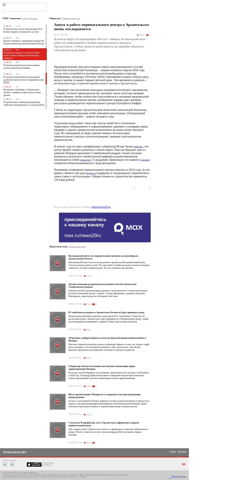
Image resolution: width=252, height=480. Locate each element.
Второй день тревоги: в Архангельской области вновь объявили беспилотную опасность (21, 55)
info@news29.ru (101, 206)
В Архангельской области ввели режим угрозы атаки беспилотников (22, 66)
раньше (145, 159)
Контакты (182, 451)
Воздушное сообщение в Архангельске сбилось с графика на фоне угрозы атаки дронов (22, 92)
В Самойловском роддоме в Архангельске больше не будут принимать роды (106, 312)
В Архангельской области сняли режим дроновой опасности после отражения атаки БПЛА (24, 80)
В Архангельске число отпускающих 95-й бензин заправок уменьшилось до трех (23, 30)
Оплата (173, 451)
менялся (91, 173)
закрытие (85, 159)
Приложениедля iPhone (48, 464)
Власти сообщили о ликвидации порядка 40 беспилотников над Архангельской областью (24, 42)
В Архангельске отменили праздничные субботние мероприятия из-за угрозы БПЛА (24, 103)
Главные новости (71, 18)
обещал (138, 146)
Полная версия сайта (14, 451)
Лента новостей (77, 246)
